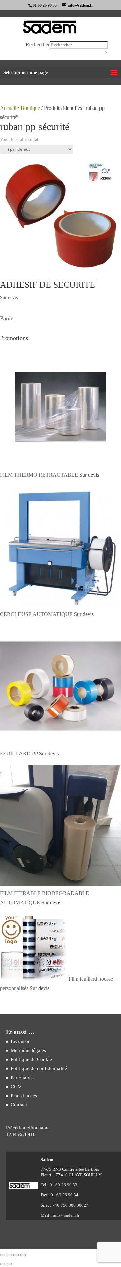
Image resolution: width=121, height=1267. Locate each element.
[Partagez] (16, 1255)
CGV (16, 1086)
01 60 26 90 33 (45, 5)
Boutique (30, 108)
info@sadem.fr (66, 1215)
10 (33, 1134)
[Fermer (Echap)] (23, 1255)
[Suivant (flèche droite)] (9, 1264)
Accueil (8, 108)
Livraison (21, 1041)
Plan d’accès (24, 1095)
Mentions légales (28, 1050)
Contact (19, 1104)
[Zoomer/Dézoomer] (2, 1255)
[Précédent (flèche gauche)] (2, 1264)
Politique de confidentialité (39, 1068)
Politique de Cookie (31, 1059)
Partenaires (22, 1077)
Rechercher (38, 44)
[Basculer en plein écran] (9, 1255)
